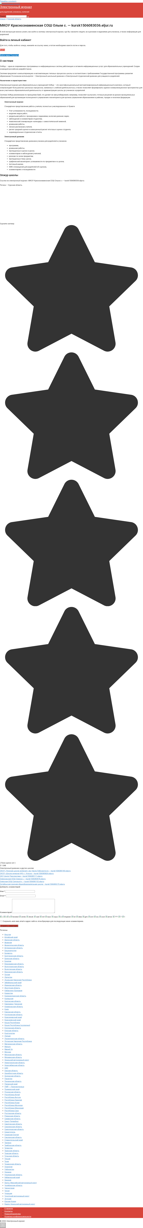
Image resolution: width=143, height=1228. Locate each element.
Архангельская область (14, 945)
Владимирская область (14, 964)
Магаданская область (13, 1044)
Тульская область (11, 1156)
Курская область (14, 19)
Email (2, 896)
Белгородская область (13, 956)
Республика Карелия (13, 1100)
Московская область (13, 1055)
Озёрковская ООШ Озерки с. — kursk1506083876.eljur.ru (23, 879)
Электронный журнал (16, 7)
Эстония (7, 1199)
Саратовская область (13, 1124)
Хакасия (7, 1180)
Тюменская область (12, 1164)
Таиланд (7, 1143)
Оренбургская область (13, 1073)
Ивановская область (13, 985)
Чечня (6, 1191)
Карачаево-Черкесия (13, 1004)
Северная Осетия (11, 1135)
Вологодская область (13, 969)
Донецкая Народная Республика (18, 980)
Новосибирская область (14, 1065)
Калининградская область (15, 996)
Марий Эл (8, 1049)
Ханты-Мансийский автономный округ (20, 1183)
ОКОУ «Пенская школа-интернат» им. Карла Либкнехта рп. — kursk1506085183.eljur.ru (35, 871)
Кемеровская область (13, 1007)
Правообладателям (12, 1214)
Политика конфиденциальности (17, 1217)
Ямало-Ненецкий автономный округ (19, 1204)
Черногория (9, 1188)
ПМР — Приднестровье (14, 1087)
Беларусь (8, 953)
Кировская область (12, 1012)
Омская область (11, 1071)
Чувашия (8, 1193)
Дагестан (8, 977)
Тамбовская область (12, 1145)
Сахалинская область (13, 1127)
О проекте (8, 1209)
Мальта (7, 1047)
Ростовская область (12, 1113)
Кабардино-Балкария (13, 991)
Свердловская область (14, 1129)
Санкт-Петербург (11, 1121)
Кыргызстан (9, 1033)
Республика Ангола (12, 1097)
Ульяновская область (13, 1175)
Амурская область (12, 940)
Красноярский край (12, 1020)
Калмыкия (8, 999)
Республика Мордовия (14, 1108)
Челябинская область (13, 1185)
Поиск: (3, 16)
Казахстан (8, 993)
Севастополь (9, 1132)
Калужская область (12, 1001)
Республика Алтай (12, 1095)
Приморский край (11, 1089)
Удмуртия (8, 1167)
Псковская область (12, 1092)
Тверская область (11, 1151)
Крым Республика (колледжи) (17, 1025)
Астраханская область (13, 948)
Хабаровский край (12, 1177)
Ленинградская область (14, 1039)
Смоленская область (13, 1137)
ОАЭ (6, 1068)
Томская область (11, 1153)
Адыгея (7, 935)
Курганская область (12, 1028)
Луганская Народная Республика (18, 1041)
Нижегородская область (14, 1063)
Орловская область (12, 1076)
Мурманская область (13, 1057)
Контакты (8, 1211)
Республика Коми (11, 1103)
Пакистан (8, 1079)
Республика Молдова (13, 1105)
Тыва (6, 1161)
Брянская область (11, 959)
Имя (2, 891)
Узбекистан (9, 1169)
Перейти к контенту (8, 1)
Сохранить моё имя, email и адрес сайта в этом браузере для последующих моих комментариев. (43, 921)
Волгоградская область (14, 967)
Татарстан (8, 1148)
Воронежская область (13, 972)
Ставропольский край (13, 1140)
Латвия (7, 1036)
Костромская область (13, 1015)
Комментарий (6, 912)
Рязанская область (12, 1116)
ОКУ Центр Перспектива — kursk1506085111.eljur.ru (21, 876)
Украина (7, 1172)
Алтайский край (11, 937)
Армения (8, 943)
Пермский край (10, 1084)
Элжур (3, 19)
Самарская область (12, 1119)
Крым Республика (12, 1023)
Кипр (6, 1009)
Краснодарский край (13, 1017)
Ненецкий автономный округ (16, 1060)
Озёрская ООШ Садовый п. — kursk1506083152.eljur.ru (22, 881)
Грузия (7, 975)
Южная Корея (10, 1201)
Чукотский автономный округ (16, 1196)
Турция (7, 1159)
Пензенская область (12, 1081)
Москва (7, 1052)
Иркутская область (12, 988)
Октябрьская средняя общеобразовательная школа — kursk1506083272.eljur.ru (32, 884)
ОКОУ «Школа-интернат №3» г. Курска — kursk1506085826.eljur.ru (27, 873)
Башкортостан (10, 951)
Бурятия (7, 961)
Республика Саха (11, 1111)
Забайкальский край (12, 983)
